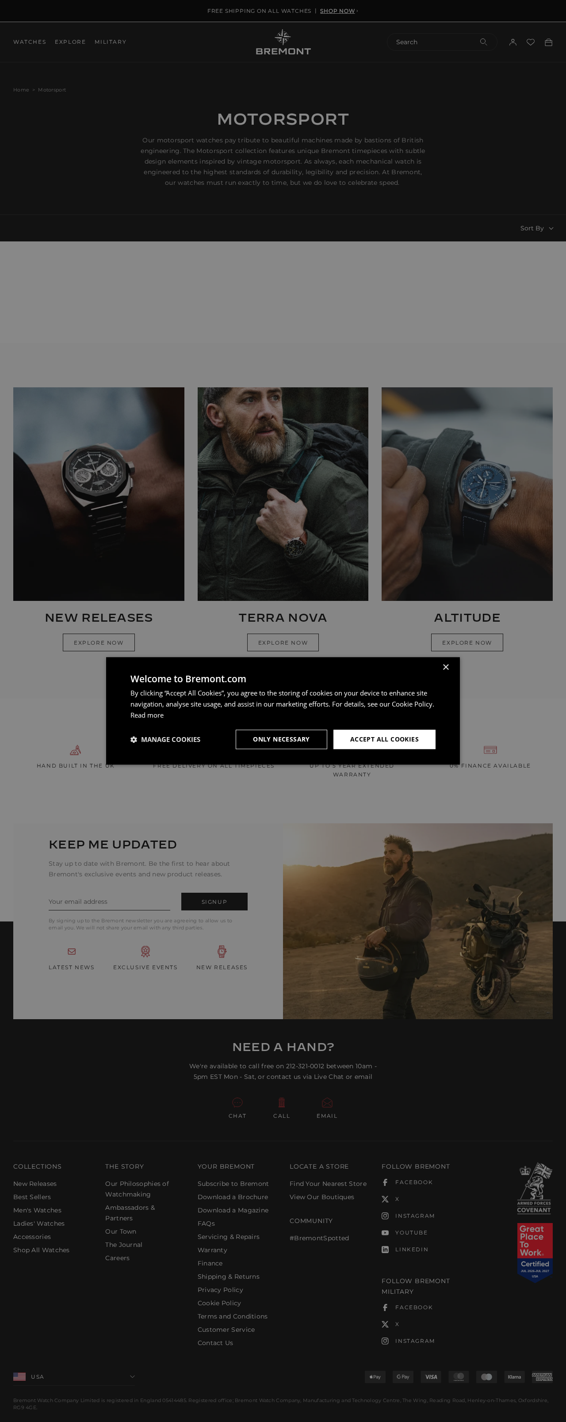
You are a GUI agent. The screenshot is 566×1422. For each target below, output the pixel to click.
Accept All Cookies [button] (384, 739)
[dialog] (283, 711)
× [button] (445, 667)
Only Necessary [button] (281, 739)
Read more (147, 715)
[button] (165, 739)
